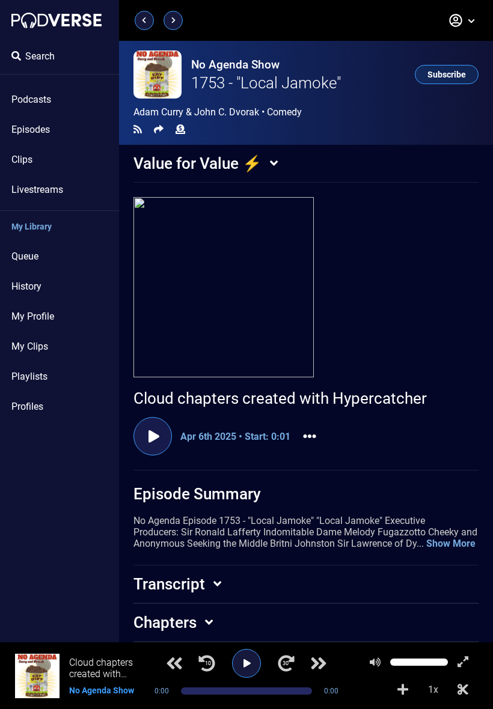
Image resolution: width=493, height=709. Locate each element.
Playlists (29, 376)
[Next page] (173, 20)
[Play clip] (152, 436)
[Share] (159, 129)
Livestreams (37, 189)
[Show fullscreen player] (463, 662)
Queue (24, 256)
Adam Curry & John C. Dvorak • (217, 112)
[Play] (246, 663)
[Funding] (180, 129)
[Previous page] (144, 20)
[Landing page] (56, 20)
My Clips (29, 346)
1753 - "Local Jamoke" (266, 83)
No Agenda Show (235, 65)
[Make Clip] (463, 690)
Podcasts (31, 99)
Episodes (30, 129)
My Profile (32, 316)
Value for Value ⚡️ (197, 163)
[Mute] (375, 662)
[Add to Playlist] (403, 690)
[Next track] (318, 663)
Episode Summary (197, 494)
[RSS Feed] (137, 129)
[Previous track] (174, 663)
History (26, 286)
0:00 (162, 691)
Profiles (27, 406)
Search (40, 56)
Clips (21, 159)
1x (433, 689)
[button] (462, 20)
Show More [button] (451, 543)
